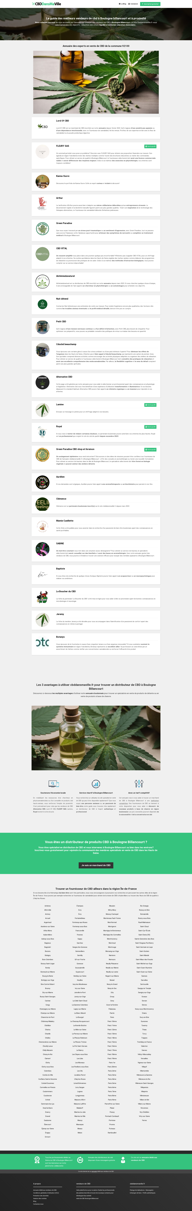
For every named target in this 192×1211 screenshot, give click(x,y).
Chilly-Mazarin (48, 1050)
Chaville (47, 1034)
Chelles (47, 1038)
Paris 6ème (112, 1087)
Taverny (144, 1025)
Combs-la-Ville (48, 1075)
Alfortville (47, 910)
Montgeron (112, 926)
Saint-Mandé (144, 955)
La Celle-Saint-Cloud (80, 1001)
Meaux (80, 1129)
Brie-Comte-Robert (48, 984)
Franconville (80, 931)
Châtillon (48, 1025)
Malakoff (80, 1108)
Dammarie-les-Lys (47, 1104)
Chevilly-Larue (48, 1046)
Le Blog (123, 4)
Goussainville (80, 968)
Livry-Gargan (79, 1087)
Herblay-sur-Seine (80, 976)
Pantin (112, 1013)
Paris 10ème (112, 1021)
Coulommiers (47, 1091)
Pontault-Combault (112, 1116)
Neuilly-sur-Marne (112, 968)
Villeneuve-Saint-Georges (144, 1083)
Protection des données (41, 1196)
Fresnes (80, 935)
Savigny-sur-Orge (144, 992)
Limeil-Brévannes (80, 1083)
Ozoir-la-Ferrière (112, 1005)
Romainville (144, 914)
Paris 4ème (112, 1079)
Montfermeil (112, 922)
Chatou (47, 1030)
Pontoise (112, 1120)
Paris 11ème (112, 1025)
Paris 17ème (112, 1050)
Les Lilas (80, 1058)
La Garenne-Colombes (80, 1005)
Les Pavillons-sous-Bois (79, 1067)
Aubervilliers (47, 935)
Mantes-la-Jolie (80, 1112)
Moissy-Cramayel (112, 914)
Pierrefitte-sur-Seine (112, 1104)
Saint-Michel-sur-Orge (144, 964)
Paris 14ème (112, 1038)
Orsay (112, 997)
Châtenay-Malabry (47, 1021)
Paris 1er (112, 1063)
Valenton (144, 1046)
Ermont (47, 1137)
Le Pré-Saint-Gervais (80, 1046)
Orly (112, 992)
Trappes (144, 1038)
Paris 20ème (112, 1067)
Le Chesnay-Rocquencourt (79, 1021)
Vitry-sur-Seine (144, 1116)
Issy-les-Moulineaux (80, 984)
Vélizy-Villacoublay (144, 1054)
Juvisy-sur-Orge (80, 997)
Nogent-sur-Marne (112, 976)
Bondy (47, 968)
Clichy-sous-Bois (48, 1067)
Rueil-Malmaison (144, 922)
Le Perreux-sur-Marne (80, 1034)
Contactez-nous (38, 1204)
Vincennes (144, 1108)
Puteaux (112, 1129)
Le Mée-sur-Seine (80, 1030)
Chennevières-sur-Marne (48, 1042)
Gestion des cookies (40, 1198)
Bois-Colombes (47, 959)
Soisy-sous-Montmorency (144, 1009)
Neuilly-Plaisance (112, 964)
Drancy (47, 1112)
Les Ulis (80, 1071)
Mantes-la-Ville (80, 1116)
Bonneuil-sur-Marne (48, 972)
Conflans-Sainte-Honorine (47, 1079)
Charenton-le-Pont (47, 1017)
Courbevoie (48, 1096)
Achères (48, 906)
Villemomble (144, 1071)
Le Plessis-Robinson (80, 1038)
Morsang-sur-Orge (112, 951)
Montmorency (112, 939)
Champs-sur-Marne (48, 1013)
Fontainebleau (80, 918)
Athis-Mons (48, 931)
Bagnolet (47, 947)
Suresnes (144, 1021)
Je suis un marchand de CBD (96, 865)
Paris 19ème (112, 1058)
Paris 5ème (112, 1083)
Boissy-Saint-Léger (48, 964)
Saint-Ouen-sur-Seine (144, 972)
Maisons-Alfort (80, 1100)
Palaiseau (112, 1009)
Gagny (80, 939)
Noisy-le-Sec (112, 988)
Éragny (47, 1133)
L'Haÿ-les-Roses (80, 1079)
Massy (80, 1120)
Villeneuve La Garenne (144, 1075)
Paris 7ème (112, 1091)
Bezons (47, 951)
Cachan (47, 1001)
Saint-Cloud (144, 926)
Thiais (144, 1030)
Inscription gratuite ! (151, 4)
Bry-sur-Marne (48, 992)
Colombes (47, 1071)
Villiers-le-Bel (144, 1100)
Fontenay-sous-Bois (80, 926)
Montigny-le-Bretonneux (112, 931)
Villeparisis (144, 1087)
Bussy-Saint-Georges (47, 997)
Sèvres (144, 1005)
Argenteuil (47, 922)
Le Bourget (80, 1017)
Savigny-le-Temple (144, 988)
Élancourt (47, 1124)
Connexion (134, 4)
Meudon (112, 906)
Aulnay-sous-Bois (47, 939)
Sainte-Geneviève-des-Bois (144, 939)
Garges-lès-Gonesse (80, 947)
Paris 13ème (112, 1034)
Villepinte (144, 1091)
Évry (79, 914)
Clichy (48, 1063)
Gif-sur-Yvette (80, 959)
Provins (112, 1124)
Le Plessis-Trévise (79, 1042)
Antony (47, 914)
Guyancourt (80, 972)
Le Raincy (80, 1050)
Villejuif (144, 1067)
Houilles (80, 980)
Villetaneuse (144, 1096)
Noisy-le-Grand (112, 984)
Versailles (144, 1058)
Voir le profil (151, 146)
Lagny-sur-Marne (80, 1009)
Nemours (112, 959)
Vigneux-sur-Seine (144, 1063)
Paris (112, 1017)
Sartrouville (144, 984)
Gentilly (80, 955)
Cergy (48, 1005)
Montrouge (112, 947)
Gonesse (80, 964)
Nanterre (112, 955)
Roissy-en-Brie (144, 910)
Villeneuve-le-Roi (144, 1079)
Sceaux (144, 997)
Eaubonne (47, 1120)
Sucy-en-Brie (144, 1017)
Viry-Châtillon (144, 1112)
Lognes (80, 1091)
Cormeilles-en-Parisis (47, 1087)
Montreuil (112, 943)
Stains (144, 1013)
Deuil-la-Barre (48, 1108)
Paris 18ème (112, 1054)
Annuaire (36, 1190)
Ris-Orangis (144, 906)
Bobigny (48, 955)
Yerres (144, 1120)
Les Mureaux (79, 1063)
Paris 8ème (112, 1096)
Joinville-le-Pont (80, 992)
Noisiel (112, 980)
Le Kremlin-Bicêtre (79, 1025)
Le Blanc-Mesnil (80, 1013)
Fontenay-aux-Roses (79, 922)
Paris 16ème (112, 1046)
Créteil (47, 1100)
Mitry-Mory (112, 910)
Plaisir (112, 1108)
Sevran (144, 1001)
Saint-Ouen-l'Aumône (144, 968)
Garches (80, 943)
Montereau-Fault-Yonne (112, 918)
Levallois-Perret (80, 1075)
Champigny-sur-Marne (48, 1009)
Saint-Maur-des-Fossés (144, 959)
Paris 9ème (112, 1100)
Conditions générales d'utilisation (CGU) (46, 1193)
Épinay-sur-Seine (48, 1129)
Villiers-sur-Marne (144, 1104)
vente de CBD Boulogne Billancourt (87, 1198)
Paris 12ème (112, 1030)
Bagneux (48, 943)
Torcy (144, 1034)
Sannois (144, 976)
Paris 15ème (112, 1042)
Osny (112, 1001)
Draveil (47, 1116)
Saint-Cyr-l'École (144, 931)
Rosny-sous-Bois (144, 918)
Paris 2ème (112, 1071)
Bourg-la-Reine (47, 976)
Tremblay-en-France (144, 1042)
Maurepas (80, 1124)
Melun (80, 1133)
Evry (79, 910)
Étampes (80, 906)
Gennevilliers (79, 951)
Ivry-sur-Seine (80, 988)
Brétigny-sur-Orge (47, 980)
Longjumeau (80, 1096)
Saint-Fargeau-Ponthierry (144, 943)
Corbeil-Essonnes (47, 1083)
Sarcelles (144, 980)
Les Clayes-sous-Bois (80, 1054)
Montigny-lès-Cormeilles (112, 935)
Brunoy (47, 988)
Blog (34, 1201)
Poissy (112, 1112)
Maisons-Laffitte (80, 1104)
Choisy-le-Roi (47, 1054)
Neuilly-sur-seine (112, 972)
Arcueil (47, 918)
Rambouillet (112, 1133)
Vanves (144, 1050)
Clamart (48, 1058)
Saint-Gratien (144, 951)
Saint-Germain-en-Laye (144, 947)
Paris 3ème (112, 1075)
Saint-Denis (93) (144, 935)
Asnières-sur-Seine (48, 926)
